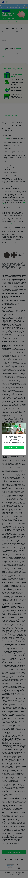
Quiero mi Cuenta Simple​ (14, 451)
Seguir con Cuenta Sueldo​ (14, 447)
